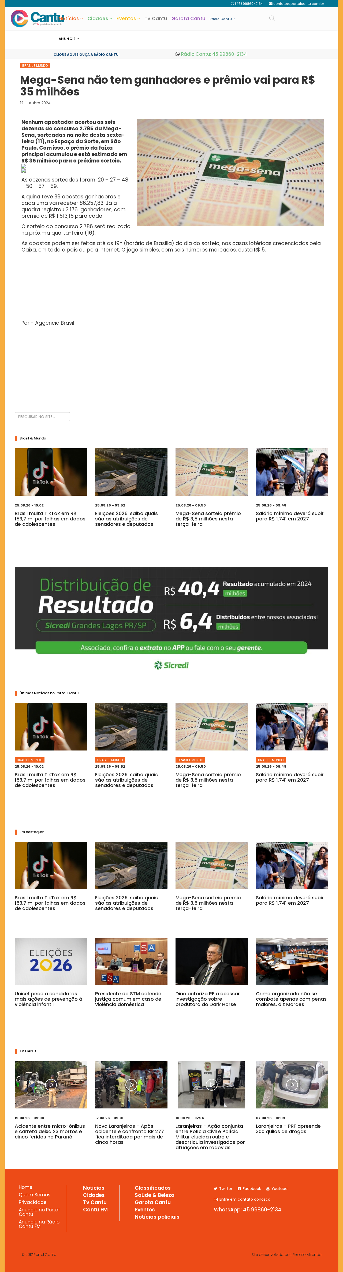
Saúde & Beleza (154, 1195)
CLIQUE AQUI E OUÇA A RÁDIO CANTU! (87, 54)
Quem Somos (34, 1195)
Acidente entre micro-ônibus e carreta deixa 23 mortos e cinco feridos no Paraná (50, 1131)
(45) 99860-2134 (249, 3)
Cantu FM (95, 1210)
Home (25, 1187)
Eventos (126, 18)
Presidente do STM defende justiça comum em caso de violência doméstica (128, 999)
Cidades (98, 18)
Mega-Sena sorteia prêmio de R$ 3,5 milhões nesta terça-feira (208, 518)
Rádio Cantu (221, 19)
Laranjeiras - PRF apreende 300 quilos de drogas (288, 1129)
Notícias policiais (157, 1217)
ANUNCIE (67, 38)
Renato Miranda (307, 1254)
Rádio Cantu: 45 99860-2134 (213, 54)
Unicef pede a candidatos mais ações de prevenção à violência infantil (48, 999)
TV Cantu (156, 18)
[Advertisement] (171, 367)
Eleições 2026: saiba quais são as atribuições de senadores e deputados (126, 518)
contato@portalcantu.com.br (298, 3)
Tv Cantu (95, 1203)
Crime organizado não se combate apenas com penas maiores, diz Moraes (291, 999)
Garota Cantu (189, 18)
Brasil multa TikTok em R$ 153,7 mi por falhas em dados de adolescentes (50, 518)
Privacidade (33, 1203)
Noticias (94, 1188)
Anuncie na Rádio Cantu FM (39, 1225)
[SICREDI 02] (171, 621)
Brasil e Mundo (35, 65)
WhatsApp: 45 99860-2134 (247, 1209)
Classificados (153, 1188)
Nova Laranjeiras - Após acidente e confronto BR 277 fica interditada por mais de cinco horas (129, 1134)
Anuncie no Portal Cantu (39, 1213)
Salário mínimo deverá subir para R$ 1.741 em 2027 (290, 516)
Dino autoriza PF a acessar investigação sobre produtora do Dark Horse (208, 999)
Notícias (69, 18)
